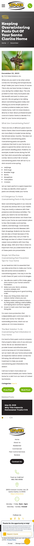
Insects (14, 383)
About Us (17, 442)
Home (17, 439)
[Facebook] (15, 519)
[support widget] (27, 541)
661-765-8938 (17, 479)
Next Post (25, 390)
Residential (17, 446)
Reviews (17, 455)
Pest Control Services (17, 452)
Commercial (17, 449)
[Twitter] (23, 519)
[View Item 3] (7, 417)
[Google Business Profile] (11, 519)
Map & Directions (17, 494)
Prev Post (8, 390)
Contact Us (17, 461)
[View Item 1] (2, 417)
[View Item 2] (5, 417)
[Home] (16, 6)
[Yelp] (19, 519)
